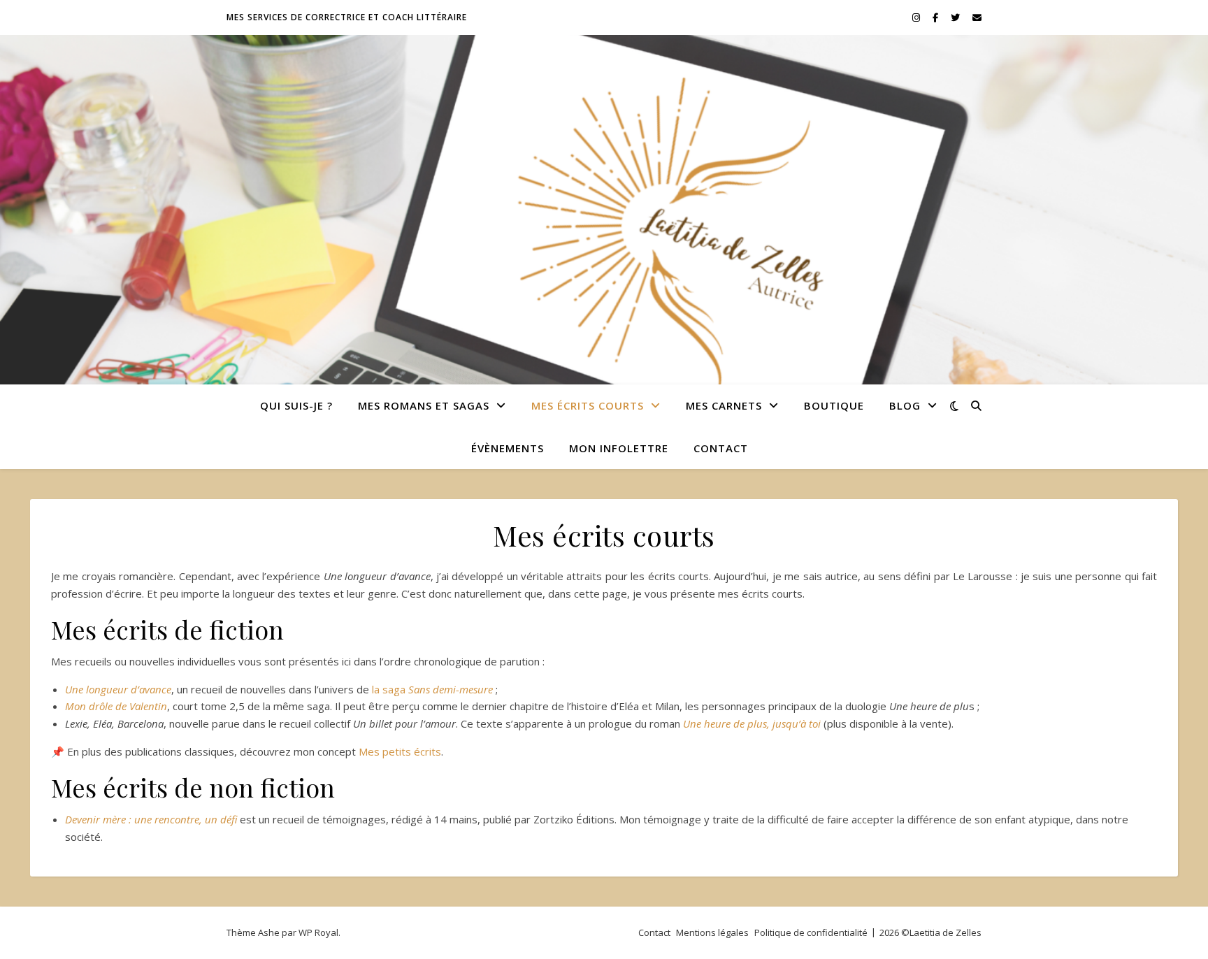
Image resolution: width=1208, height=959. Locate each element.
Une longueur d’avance (118, 689)
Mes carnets (724, 405)
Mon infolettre (618, 448)
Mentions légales (712, 932)
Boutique (834, 405)
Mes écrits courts (587, 405)
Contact (720, 448)
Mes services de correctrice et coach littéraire (346, 17)
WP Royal (318, 932)
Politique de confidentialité (811, 932)
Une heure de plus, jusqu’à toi (752, 723)
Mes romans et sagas (423, 405)
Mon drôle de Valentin (116, 706)
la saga (432, 689)
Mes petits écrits (400, 751)
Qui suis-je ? (296, 405)
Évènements (507, 448)
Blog (905, 405)
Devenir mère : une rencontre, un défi (152, 819)
